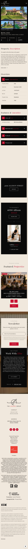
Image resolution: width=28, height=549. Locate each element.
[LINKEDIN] (17, 429)
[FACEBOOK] (11, 429)
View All (21, 24)
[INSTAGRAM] (14, 429)
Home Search (14, 439)
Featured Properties (14, 436)
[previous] (12, 301)
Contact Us (14, 443)
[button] (14, 376)
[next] (16, 301)
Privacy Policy (22, 339)
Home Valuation (14, 440)
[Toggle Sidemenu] (25, 3)
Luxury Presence (16, 497)
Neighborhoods (14, 441)
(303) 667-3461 (14, 249)
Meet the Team (14, 437)
